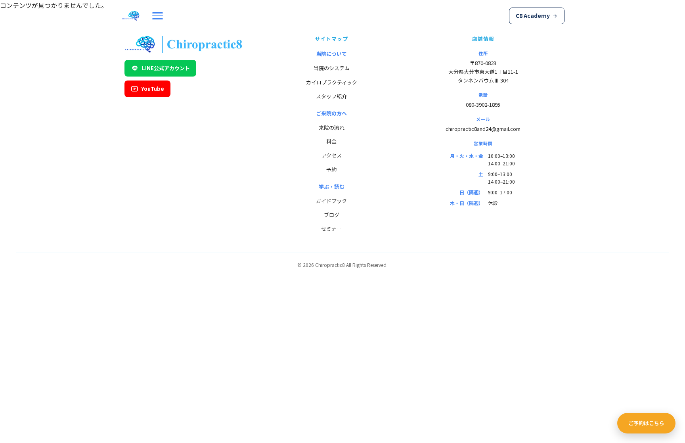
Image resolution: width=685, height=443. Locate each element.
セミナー (331, 228)
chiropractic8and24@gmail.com (483, 128)
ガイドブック (331, 201)
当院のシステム (332, 68)
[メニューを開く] (157, 16)
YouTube (152, 88)
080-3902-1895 (483, 104)
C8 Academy (533, 15)
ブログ (331, 215)
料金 (331, 141)
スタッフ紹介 (331, 96)
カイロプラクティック (331, 82)
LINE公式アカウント (166, 68)
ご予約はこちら (646, 423)
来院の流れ (331, 127)
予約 (331, 169)
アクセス (331, 155)
